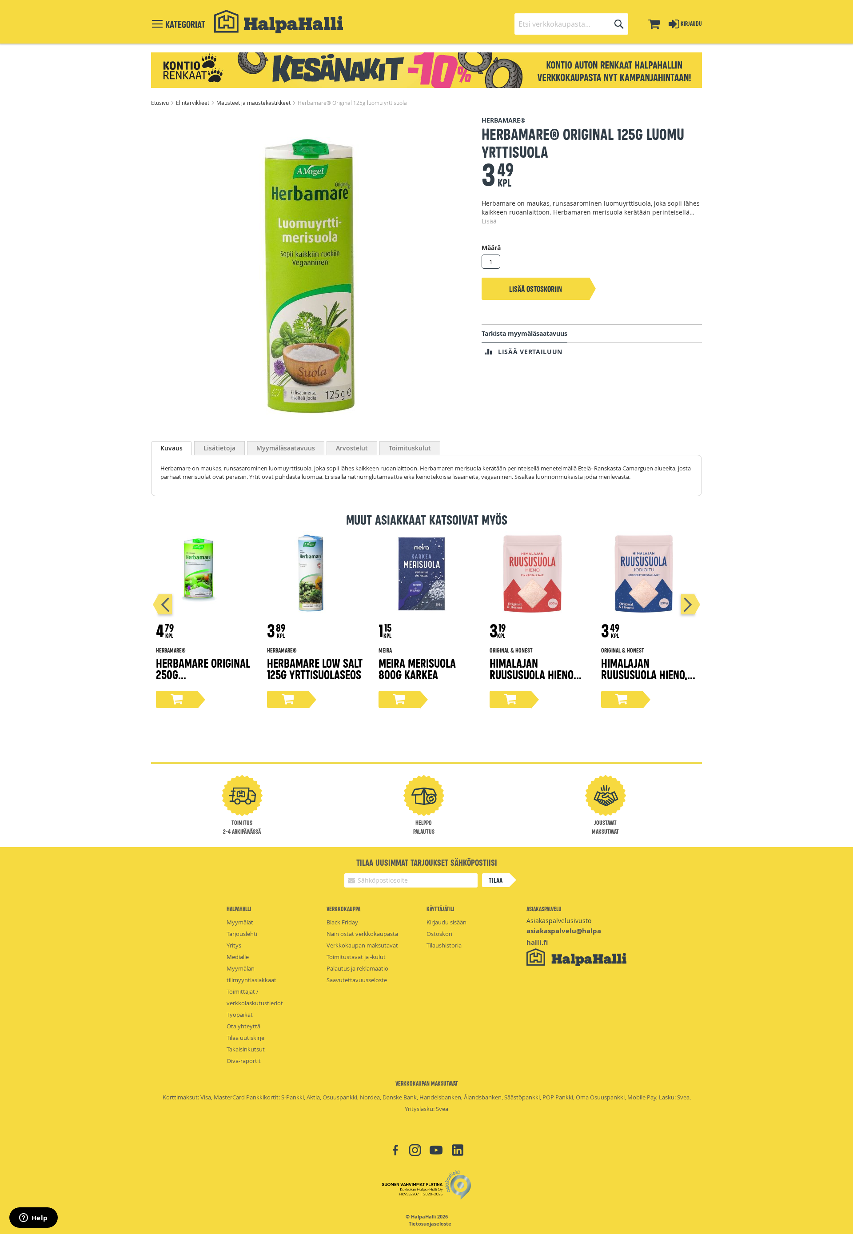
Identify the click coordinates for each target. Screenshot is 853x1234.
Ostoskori (439, 934)
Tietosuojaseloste (430, 1223)
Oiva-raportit (244, 1061)
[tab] (171, 448)
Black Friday (342, 922)
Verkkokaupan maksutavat (362, 945)
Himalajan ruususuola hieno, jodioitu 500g (644, 674)
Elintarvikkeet (193, 102)
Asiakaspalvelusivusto (558, 920)
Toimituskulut (410, 448)
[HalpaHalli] (278, 21)
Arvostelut (352, 448)
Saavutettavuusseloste (357, 980)
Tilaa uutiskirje (245, 1038)
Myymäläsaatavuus (285, 448)
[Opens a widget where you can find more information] (33, 1218)
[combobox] (571, 24)
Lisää (489, 221)
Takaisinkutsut (246, 1049)
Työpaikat (240, 1015)
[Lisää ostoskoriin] (177, 699)
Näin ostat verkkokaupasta (362, 934)
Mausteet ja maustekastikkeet (254, 102)
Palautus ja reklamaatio (357, 968)
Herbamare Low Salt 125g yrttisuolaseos (315, 668)
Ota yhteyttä (243, 1026)
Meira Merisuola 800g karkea (417, 668)
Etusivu (160, 102)
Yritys (234, 945)
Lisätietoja (219, 448)
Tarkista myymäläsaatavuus (524, 333)
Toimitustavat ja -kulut (356, 957)
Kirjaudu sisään (446, 922)
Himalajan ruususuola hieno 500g (532, 674)
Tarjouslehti (242, 934)
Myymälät (240, 922)
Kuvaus (171, 448)
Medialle (238, 957)
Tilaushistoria (444, 945)
